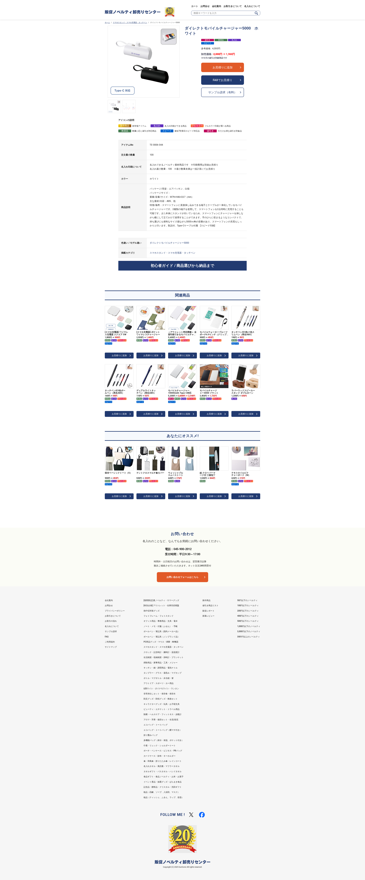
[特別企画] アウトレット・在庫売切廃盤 (161, 605)
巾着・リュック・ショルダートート (160, 745)
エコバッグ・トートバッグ (156, 725)
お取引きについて (233, 6)
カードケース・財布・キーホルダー (160, 756)
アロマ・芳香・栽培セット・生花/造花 (161, 719)
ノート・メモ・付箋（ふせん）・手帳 (161, 626)
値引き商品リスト (210, 605)
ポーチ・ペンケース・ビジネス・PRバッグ (163, 751)
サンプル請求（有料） (222, 92)
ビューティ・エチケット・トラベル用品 (162, 709)
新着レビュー (208, 616)
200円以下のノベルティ (248, 611)
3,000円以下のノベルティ (248, 631)
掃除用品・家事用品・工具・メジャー (161, 662)
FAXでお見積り (222, 80)
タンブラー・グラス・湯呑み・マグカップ (163, 673)
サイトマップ (111, 647)
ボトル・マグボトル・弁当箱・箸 (159, 678)
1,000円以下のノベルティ (248, 626)
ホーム (107, 23)
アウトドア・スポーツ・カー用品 (159, 683)
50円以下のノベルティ (247, 600)
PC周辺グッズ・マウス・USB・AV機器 (161, 642)
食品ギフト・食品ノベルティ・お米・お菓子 (163, 776)
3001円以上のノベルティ (248, 637)
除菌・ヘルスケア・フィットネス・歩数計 (163, 714)
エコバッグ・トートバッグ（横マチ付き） (163, 730)
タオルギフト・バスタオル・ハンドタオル (163, 771)
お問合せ (205, 6)
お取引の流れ (111, 621)
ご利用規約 (110, 642)
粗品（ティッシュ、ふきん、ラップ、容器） (163, 797)
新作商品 (206, 600)
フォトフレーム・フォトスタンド (159, 616)
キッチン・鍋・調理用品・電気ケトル (161, 668)
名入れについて (252, 6)
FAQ (107, 637)
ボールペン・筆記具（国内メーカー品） (162, 631)
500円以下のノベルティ (248, 621)
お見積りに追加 (223, 67)
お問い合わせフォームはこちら (182, 577)
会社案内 (216, 6)
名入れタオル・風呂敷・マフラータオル (162, 766)
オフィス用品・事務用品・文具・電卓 (161, 621)
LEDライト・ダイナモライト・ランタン (161, 688)
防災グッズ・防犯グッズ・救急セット (161, 699)
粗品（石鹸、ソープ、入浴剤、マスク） (162, 792)
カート (194, 6)
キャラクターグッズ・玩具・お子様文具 (162, 704)
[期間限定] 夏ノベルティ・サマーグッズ (161, 600)
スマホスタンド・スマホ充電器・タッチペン (130, 23)
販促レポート (208, 611)
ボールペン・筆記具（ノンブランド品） (162, 637)
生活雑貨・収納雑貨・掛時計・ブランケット (163, 657)
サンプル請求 (111, 631)
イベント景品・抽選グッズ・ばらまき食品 (163, 782)
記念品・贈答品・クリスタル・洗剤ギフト (163, 787)
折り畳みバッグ (151, 735)
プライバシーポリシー (115, 611)
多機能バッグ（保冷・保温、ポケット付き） (163, 740)
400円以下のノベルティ (248, 616)
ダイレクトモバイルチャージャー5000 (169, 242)
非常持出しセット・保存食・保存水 (160, 694)
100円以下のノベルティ (248, 605)
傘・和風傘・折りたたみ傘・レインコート (163, 761)
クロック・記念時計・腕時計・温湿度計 (162, 652)
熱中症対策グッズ (152, 611)
